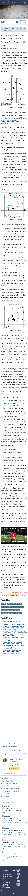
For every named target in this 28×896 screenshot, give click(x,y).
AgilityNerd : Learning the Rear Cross (11, 810)
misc (24, 28)
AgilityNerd (8, 2)
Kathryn (6, 840)
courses (19, 28)
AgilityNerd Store (6, 796)
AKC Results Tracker (7, 778)
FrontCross (12, 607)
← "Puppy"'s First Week (8, 744)
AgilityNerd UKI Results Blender (10, 788)
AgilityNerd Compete (7, 786)
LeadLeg (20, 607)
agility (13, 28)
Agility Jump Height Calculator (10, 791)
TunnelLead (5, 613)
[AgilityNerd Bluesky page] (18, 871)
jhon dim (7, 806)
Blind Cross (17, 406)
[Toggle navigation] (24, 2)
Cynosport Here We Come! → (10, 747)
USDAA (9, 55)
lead (16, 133)
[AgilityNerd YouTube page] (18, 881)
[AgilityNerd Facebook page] (18, 874)
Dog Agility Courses (7, 781)
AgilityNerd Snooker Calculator (10, 794)
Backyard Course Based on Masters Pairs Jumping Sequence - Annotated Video (14, 645)
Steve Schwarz (14, 761)
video (19, 613)
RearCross (10, 610)
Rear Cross (15, 424)
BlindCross (11, 604)
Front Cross (22, 403)
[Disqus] (14, 675)
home (4, 28)
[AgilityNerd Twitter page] (18, 878)
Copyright (4, 891)
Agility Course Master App (9, 783)
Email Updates (8, 22)
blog (8, 28)
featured (4, 607)
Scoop (17, 610)
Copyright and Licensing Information (6, 884)
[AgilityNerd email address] (18, 885)
